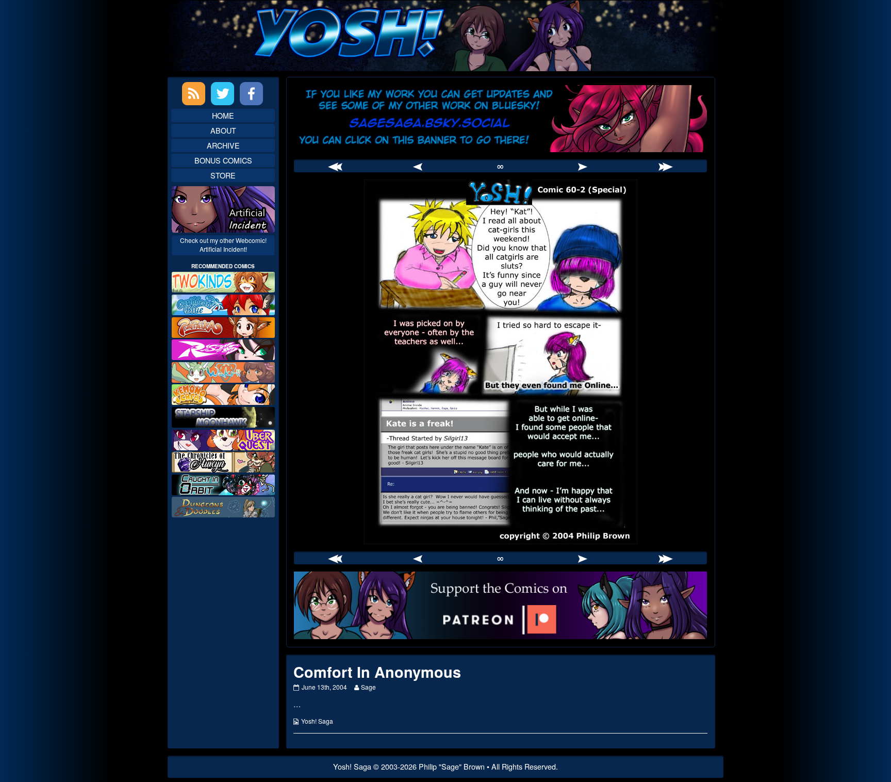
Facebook (251, 93)
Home (223, 115)
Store (223, 175)
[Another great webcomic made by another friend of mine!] (223, 303)
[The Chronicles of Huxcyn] (223, 460)
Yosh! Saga (317, 720)
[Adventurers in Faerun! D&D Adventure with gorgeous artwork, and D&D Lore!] (223, 505)
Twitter (222, 93)
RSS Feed (193, 93)
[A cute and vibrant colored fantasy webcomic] (223, 371)
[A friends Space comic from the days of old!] (223, 416)
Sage (368, 686)
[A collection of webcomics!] (223, 393)
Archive (223, 145)
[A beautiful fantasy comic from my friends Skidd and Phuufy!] (223, 438)
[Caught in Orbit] (223, 483)
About (223, 130)
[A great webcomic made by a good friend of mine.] (223, 280)
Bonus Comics (223, 160)
